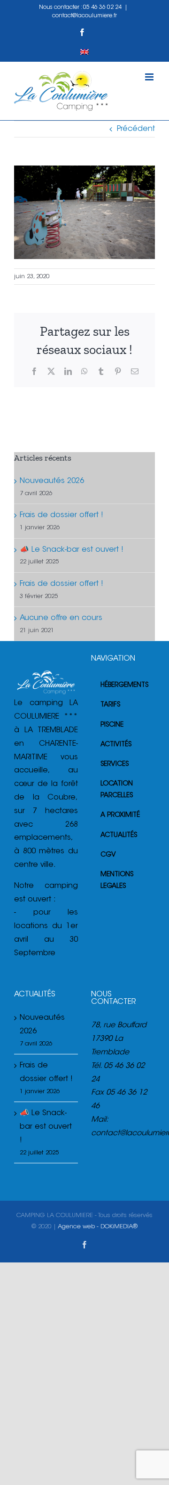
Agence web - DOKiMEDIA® (98, 1227)
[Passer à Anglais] (84, 52)
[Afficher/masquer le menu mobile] (150, 77)
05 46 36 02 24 (102, 7)
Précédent (136, 129)
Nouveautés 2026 (52, 481)
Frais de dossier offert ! (61, 515)
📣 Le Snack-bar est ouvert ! (71, 550)
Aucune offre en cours (61, 618)
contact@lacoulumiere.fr (84, 16)
